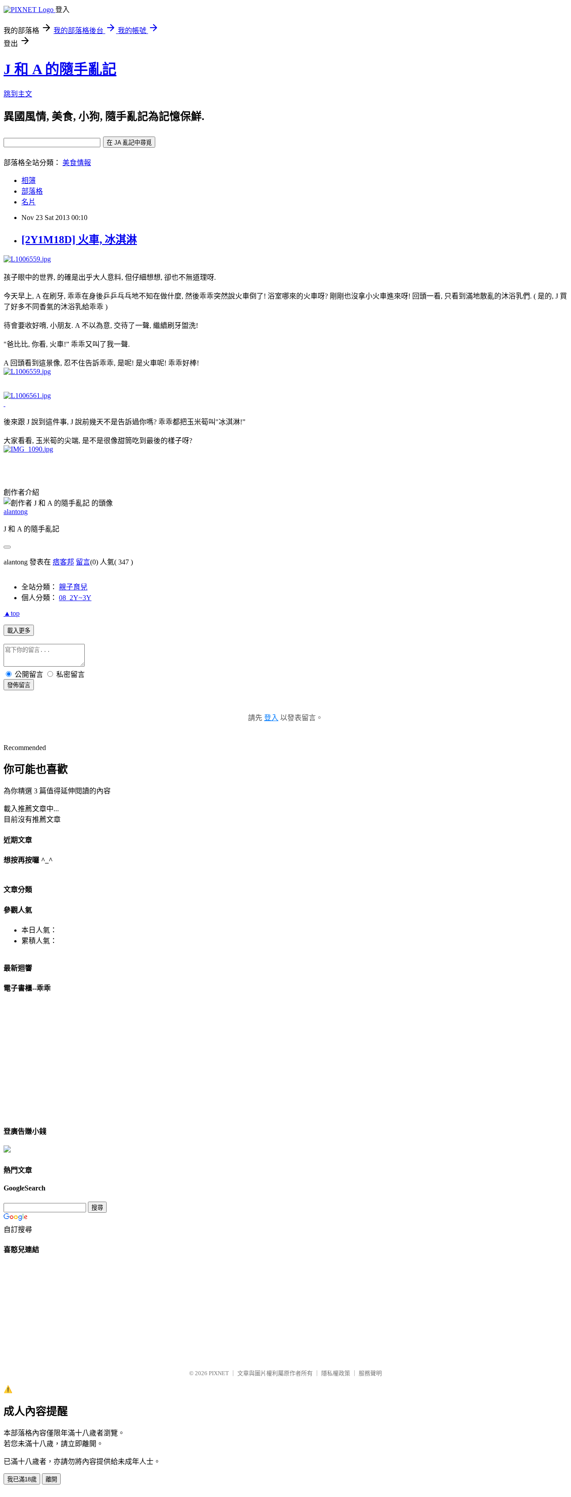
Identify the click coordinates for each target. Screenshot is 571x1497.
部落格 (32, 191)
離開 (51, 1479)
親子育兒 (73, 587)
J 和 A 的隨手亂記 (60, 69)
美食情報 (76, 162)
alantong (16, 511)
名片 (28, 202)
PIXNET (219, 1373)
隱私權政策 (335, 1373)
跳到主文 (18, 94)
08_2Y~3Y (75, 597)
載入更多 (18, 630)
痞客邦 (63, 562)
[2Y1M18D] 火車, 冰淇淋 (79, 239)
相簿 (28, 180)
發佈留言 (18, 685)
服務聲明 (370, 1373)
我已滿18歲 (22, 1479)
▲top (12, 613)
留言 (83, 562)
